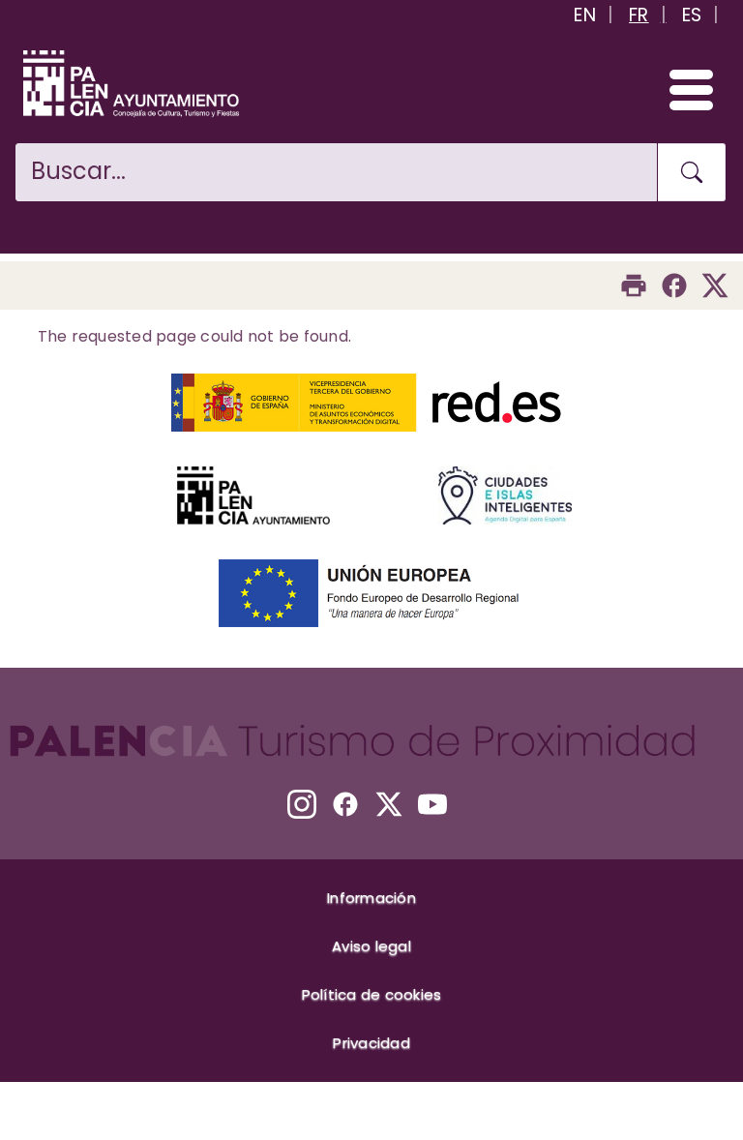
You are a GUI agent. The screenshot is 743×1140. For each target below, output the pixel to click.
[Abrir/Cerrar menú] (682, 89)
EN (585, 15)
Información (371, 897)
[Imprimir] (633, 285)
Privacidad (371, 1043)
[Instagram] (301, 804)
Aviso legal (371, 946)
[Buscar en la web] (692, 172)
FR (639, 15)
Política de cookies (372, 994)
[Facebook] (674, 285)
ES (692, 15)
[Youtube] (432, 804)
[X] (388, 804)
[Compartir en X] (714, 285)
